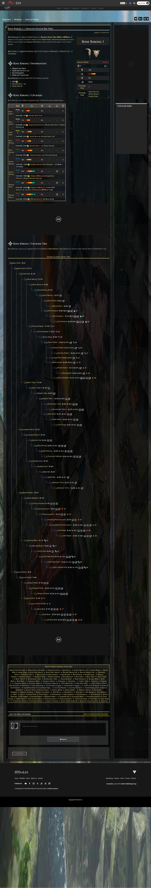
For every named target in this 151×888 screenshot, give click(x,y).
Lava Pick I (31, 598)
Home (16, 778)
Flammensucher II (49, 514)
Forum (28, 778)
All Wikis (22, 778)
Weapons (18, 19)
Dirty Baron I (57, 692)
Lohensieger (61, 530)
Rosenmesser (57, 362)
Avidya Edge (22, 672)
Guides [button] (100, 8)
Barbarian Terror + (63, 488)
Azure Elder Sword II (53, 672)
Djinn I (15, 694)
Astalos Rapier (95, 670)
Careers (116, 778)
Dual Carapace (53, 310)
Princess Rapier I (39, 326)
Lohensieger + (67, 535)
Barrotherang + (48, 451)
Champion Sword (20, 683)
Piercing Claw (50, 155)
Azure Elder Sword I (36, 672)
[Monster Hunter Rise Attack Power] (82, 69)
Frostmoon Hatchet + (36, 701)
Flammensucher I (44, 509)
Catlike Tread (83, 681)
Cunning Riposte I (60, 688)
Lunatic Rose (57, 357)
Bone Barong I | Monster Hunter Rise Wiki (30, 28)
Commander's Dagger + (72, 685)
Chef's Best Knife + (54, 562)
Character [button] (75, 8)
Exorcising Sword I (78, 696)
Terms (122, 778)
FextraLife (109, 784)
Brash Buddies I (28, 492)
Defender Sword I (85, 690)
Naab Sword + (57, 419)
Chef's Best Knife (48, 556)
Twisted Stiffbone (36, 176)
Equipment (6, 19)
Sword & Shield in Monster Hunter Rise (58, 666)
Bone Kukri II (11, 123)
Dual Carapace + (58, 316)
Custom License (52, 788)
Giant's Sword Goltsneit (69, 701)
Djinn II (22, 694)
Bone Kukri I (11, 112)
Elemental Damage (58, 39)
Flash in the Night (81, 699)
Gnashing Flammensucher (57, 519)
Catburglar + (72, 681)
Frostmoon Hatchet (20, 701)
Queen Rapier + (53, 342)
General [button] (66, 8)
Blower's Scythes (43, 593)
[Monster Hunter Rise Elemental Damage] (82, 81)
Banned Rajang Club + (88, 672)
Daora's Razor (31, 690)
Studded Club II (43, 466)
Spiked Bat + (52, 477)
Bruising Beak (52, 619)
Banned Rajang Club (70, 672)
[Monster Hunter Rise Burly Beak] (41, 614)
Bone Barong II (11, 152)
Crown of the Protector (91, 685)
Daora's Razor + (44, 690)
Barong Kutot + (11, 196)
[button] (123, 3)
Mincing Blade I (33, 540)
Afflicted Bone (35, 199)
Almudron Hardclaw (31, 190)
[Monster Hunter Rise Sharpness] (82, 73)
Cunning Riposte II (75, 688)
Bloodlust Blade (40, 677)
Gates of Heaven (52, 701)
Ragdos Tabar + (48, 398)
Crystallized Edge (29, 688)
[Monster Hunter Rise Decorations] (105, 66)
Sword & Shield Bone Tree (58, 256)
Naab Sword (52, 414)
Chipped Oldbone (37, 187)
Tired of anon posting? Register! (96, 714)
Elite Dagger (23, 696)
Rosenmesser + (63, 367)
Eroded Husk (35, 164)
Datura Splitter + (70, 690)
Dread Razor (32, 694)
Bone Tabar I (32, 382)
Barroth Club (37, 440)
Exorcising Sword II (93, 696)
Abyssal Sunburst (54, 670)
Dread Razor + (44, 694)
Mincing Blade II (38, 546)
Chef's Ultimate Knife (60, 567)
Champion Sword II (35, 683)
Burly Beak (41, 609)
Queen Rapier (47, 337)
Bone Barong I (11, 142)
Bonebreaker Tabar (54, 404)
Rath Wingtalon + (49, 164)
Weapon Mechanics (33, 42)
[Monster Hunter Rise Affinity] (82, 78)
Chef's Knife (42, 551)
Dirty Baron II (68, 692)
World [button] (93, 8)
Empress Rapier (58, 347)
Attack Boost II (94, 91)
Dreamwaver (56, 694)
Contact (40, 778)
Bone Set (26, 70)
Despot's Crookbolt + (43, 692)
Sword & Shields (31, 19)
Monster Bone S (34, 115)
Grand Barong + (11, 174)
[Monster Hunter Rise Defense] (78, 66)
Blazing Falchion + (25, 677)
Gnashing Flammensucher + (62, 525)
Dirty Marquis (90, 692)
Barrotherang (42, 445)
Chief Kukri (10, 133)
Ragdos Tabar (43, 393)
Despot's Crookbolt (26, 692)
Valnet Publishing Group (128, 784)
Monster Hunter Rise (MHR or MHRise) (55, 37)
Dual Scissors (62, 321)
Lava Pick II (37, 603)
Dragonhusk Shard (35, 125)
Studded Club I (38, 461)
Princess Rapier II (44, 331)
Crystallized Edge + (45, 688)
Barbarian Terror (58, 482)
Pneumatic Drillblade (55, 456)
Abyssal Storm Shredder (36, 670)
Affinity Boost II (94, 94)
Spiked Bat (46, 472)
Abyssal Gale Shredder (17, 670)
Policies (133, 778)
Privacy (127, 778)
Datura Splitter (57, 690)
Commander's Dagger (54, 685)
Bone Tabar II (37, 388)
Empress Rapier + (63, 353)
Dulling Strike (93, 96)
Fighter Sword (21, 699)
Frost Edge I (94, 699)
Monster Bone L (46, 136)
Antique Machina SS (81, 670)
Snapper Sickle (33, 583)
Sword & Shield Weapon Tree (52, 249)
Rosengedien (67, 373)
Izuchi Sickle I (22, 572)
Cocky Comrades (39, 503)
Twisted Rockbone (36, 155)
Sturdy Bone (34, 136)
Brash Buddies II (33, 498)
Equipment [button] (84, 8)
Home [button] (58, 8)
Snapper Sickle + (38, 588)
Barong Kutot (11, 185)
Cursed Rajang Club (92, 688)
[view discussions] (135, 18)
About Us (34, 778)
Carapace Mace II (34, 435)
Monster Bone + (17, 84)
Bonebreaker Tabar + (60, 409)
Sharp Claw (16, 86)
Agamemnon (66, 670)
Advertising (109, 778)
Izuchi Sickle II (28, 577)
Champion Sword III (51, 683)
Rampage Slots (82, 86)
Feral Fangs (61, 425)
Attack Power (46, 39)
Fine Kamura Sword (35, 699)
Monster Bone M (50, 125)
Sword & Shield (82, 62)
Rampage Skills (82, 93)
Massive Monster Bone (32, 178)
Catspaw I (94, 681)
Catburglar (61, 681)
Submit (63, 739)
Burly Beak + (47, 614)
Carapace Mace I (29, 429)
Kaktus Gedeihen (63, 378)
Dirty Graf (79, 692)
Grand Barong (11, 162)
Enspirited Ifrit (64, 696)
